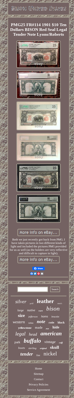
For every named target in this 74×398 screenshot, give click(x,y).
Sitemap (39, 373)
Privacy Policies (38, 384)
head (33, 334)
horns (44, 316)
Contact (38, 379)
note (41, 321)
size (21, 315)
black (61, 322)
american (51, 333)
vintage (50, 342)
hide (55, 327)
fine (38, 355)
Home (38, 368)
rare (41, 310)
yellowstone (24, 327)
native (31, 310)
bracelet (55, 316)
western (19, 322)
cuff (61, 342)
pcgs (47, 328)
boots (21, 348)
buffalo (32, 341)
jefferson (33, 316)
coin (51, 322)
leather (45, 301)
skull (54, 347)
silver (20, 301)
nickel (50, 354)
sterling (32, 348)
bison (53, 308)
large (20, 310)
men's (59, 303)
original (43, 348)
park (17, 342)
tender (26, 354)
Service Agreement (38, 389)
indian (30, 323)
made (39, 327)
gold (31, 303)
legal (20, 334)
